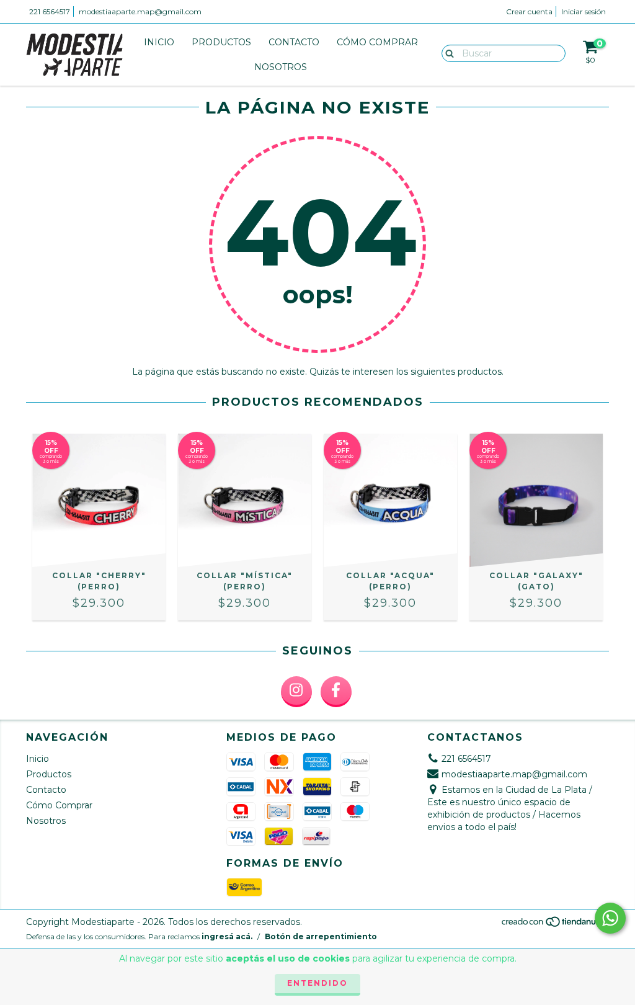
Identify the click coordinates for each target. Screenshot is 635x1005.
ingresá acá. (227, 936)
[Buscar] (447, 53)
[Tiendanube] (554, 925)
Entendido (317, 983)
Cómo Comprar (377, 42)
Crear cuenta (529, 11)
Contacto (294, 42)
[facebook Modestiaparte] (336, 691)
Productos (221, 42)
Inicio (159, 42)
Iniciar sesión (583, 11)
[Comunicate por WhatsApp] (610, 918)
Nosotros (280, 67)
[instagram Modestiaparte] (296, 691)
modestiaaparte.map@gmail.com (140, 11)
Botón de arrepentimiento (321, 936)
